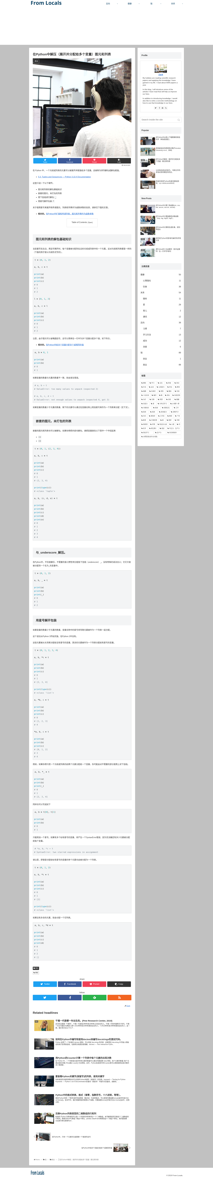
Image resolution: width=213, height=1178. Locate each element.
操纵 (162, 299)
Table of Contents (79, 222)
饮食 (162, 287)
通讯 (162, 317)
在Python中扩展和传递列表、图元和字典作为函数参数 (70, 214)
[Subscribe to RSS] (119, 997)
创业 (162, 359)
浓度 (162, 347)
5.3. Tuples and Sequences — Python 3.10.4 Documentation (64, 177)
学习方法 (162, 335)
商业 (36, 968)
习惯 (162, 329)
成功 (162, 341)
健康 (161, 275)
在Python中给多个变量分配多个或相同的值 (65, 345)
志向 (161, 323)
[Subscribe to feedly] (94, 997)
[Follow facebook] (70, 997)
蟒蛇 (36, 973)
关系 (161, 293)
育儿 (162, 311)
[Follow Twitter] (45, 997)
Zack (161, 75)
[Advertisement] (106, 27)
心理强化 (162, 281)
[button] (179, 120)
